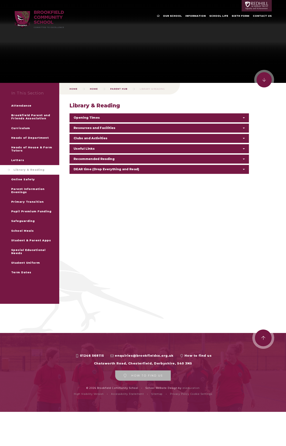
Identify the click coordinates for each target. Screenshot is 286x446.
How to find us (198, 355)
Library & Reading (152, 89)
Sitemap (157, 394)
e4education (191, 388)
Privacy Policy (179, 394)
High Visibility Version (89, 394)
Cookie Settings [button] (201, 394)
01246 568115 (92, 355)
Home (73, 89)
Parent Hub (118, 89)
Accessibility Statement (127, 394)
